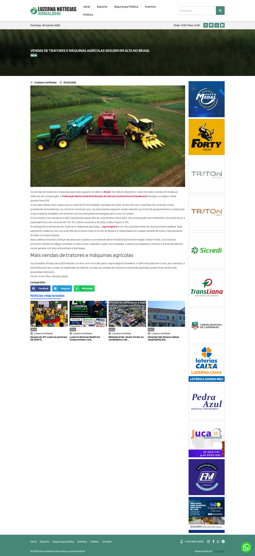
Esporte (102, 6)
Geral (86, 6)
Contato (107, 541)
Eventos (150, 6)
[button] (40, 288)
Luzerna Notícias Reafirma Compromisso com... (85, 338)
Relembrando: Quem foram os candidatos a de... (126, 338)
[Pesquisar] (220, 10)
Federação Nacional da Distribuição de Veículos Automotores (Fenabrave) (104, 196)
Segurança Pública (126, 6)
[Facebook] (211, 25)
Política (88, 14)
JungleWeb (219, 551)
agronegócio (110, 226)
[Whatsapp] (216, 25)
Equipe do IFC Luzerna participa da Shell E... (48, 338)
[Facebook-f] (213, 541)
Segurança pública (63, 541)
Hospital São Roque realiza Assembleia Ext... (163, 338)
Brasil (107, 191)
